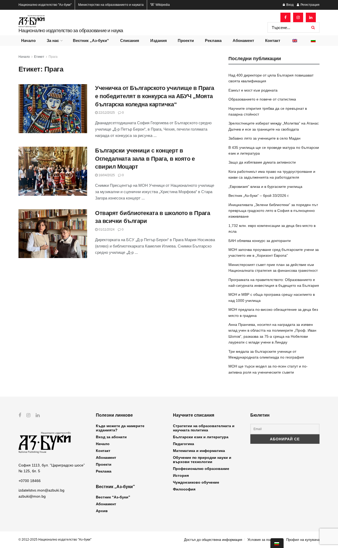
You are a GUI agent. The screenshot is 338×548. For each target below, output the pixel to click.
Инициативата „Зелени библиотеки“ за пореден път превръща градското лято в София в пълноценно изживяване (273, 211)
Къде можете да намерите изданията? (120, 428)
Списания (129, 40)
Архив (102, 511)
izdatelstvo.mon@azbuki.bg (41, 490)
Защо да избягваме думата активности (262, 162)
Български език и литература (200, 437)
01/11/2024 (106, 229)
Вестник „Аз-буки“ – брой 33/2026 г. (258, 195)
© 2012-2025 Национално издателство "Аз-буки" (54, 539)
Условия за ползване (264, 540)
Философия (184, 489)
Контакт (272, 40)
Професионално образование (201, 468)
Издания (158, 40)
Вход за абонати (111, 437)
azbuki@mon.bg (32, 496)
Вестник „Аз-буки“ (91, 40)
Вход (289, 5)
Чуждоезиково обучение (196, 482)
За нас (53, 40)
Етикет (39, 57)
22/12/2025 (106, 113)
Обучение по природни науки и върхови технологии (202, 459)
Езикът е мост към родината (253, 90)
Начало (28, 40)
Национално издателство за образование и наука (70, 30)
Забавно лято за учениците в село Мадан (264, 138)
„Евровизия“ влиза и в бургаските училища (265, 186)
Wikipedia (162, 5)
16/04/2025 (106, 175)
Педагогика (183, 444)
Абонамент (243, 40)
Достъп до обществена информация (213, 540)
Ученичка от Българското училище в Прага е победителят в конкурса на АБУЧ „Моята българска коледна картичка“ (154, 96)
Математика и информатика (199, 451)
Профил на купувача (303, 540)
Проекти (186, 40)
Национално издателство (45, 5)
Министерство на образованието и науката (111, 5)
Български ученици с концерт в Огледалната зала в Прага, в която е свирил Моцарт (145, 158)
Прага (53, 57)
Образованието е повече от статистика (262, 99)
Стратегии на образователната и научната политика (203, 428)
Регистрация (310, 5)
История (181, 475)
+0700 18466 (29, 481)
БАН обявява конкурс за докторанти (259, 241)
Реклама (213, 40)
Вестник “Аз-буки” (113, 497)
